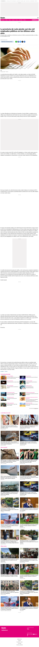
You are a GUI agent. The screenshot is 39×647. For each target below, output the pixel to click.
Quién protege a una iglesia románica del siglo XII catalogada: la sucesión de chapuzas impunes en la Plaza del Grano (10, 461)
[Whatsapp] (16, 42)
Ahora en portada (4, 447)
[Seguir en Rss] (27, 635)
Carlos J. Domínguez (3, 463)
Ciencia (17, 19)
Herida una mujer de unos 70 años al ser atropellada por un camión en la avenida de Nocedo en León (28, 443)
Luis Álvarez (2, 511)
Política (6, 19)
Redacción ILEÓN (3, 445)
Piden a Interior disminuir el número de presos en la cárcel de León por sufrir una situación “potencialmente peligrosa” (9, 477)
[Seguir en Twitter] (28, 634)
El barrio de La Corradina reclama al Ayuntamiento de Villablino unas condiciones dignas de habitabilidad (10, 509)
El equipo (19, 640)
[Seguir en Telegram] (31, 634)
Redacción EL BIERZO (4, 527)
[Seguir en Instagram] (32, 634)
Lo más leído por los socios (5, 412)
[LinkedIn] (24, 42)
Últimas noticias (4, 546)
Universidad (20, 19)
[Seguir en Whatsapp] (36, 634)
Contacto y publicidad (19, 644)
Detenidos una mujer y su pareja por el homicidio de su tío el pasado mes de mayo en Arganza (29, 541)
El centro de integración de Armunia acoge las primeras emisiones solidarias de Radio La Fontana (29, 525)
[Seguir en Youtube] (34, 634)
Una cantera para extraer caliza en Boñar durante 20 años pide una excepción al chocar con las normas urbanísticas (10, 443)
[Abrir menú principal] (38, 17)
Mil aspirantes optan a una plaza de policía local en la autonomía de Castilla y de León (9, 576)
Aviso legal (19, 643)
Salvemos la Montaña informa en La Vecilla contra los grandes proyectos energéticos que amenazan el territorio (29, 560)
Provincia (6, 371)
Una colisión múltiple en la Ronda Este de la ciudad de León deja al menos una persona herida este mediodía (9, 493)
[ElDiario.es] (35, 19)
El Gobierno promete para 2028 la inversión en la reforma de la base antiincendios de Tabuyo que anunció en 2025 (28, 461)
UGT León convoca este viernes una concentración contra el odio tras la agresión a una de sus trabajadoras (10, 592)
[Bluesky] (20, 42)
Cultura (10, 19)
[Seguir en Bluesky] (27, 634)
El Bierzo (24, 19)
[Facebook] (18, 42)
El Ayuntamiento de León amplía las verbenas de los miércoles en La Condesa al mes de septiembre (10, 560)
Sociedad (13, 19)
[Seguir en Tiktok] (35, 634)
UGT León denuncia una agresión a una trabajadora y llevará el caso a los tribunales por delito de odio (9, 426)
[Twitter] (22, 42)
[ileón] (6, 628)
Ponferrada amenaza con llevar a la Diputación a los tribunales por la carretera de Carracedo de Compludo (29, 509)
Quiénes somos (19, 639)
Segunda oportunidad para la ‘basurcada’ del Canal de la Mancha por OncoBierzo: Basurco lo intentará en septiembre (10, 525)
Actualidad (2, 19)
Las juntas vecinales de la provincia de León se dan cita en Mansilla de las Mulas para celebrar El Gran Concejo (29, 426)
